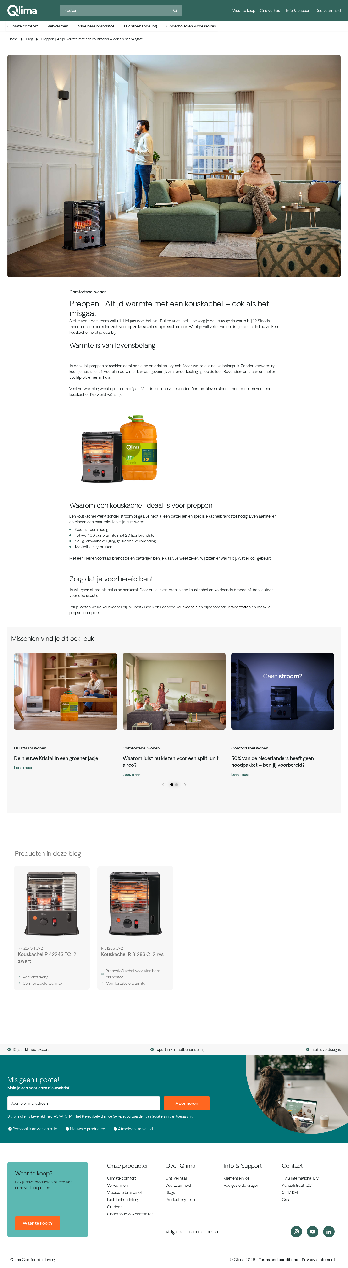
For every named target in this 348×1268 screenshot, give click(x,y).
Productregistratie (181, 1199)
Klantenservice (236, 1178)
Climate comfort (121, 1178)
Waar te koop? (38, 1223)
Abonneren (186, 1103)
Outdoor (114, 1207)
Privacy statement (318, 1259)
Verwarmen (117, 1185)
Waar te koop (243, 10)
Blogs (170, 1192)
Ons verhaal (270, 10)
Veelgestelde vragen (241, 1185)
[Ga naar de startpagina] (22, 10)
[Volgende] (185, 784)
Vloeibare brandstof (124, 1192)
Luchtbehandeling (122, 1199)
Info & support (298, 10)
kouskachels (187, 607)
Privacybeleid (92, 1116)
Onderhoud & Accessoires (130, 1214)
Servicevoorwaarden (128, 1116)
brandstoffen (239, 607)
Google (157, 1116)
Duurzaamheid (328, 10)
